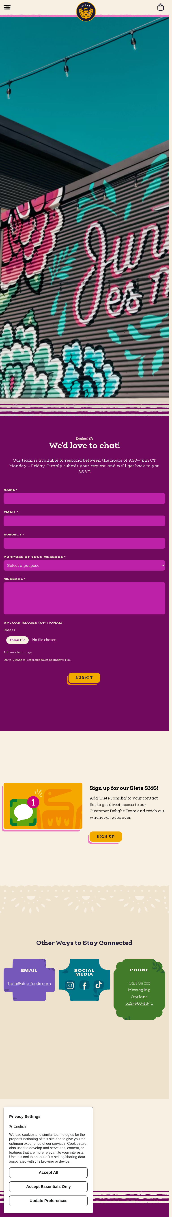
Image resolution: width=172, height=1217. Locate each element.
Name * (11, 490)
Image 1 (9, 629)
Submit (84, 678)
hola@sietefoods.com (29, 983)
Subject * (14, 534)
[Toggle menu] (7, 7)
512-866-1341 (139, 1003)
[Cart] (160, 7)
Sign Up (106, 836)
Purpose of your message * (35, 557)
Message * (15, 579)
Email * (11, 512)
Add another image (18, 652)
